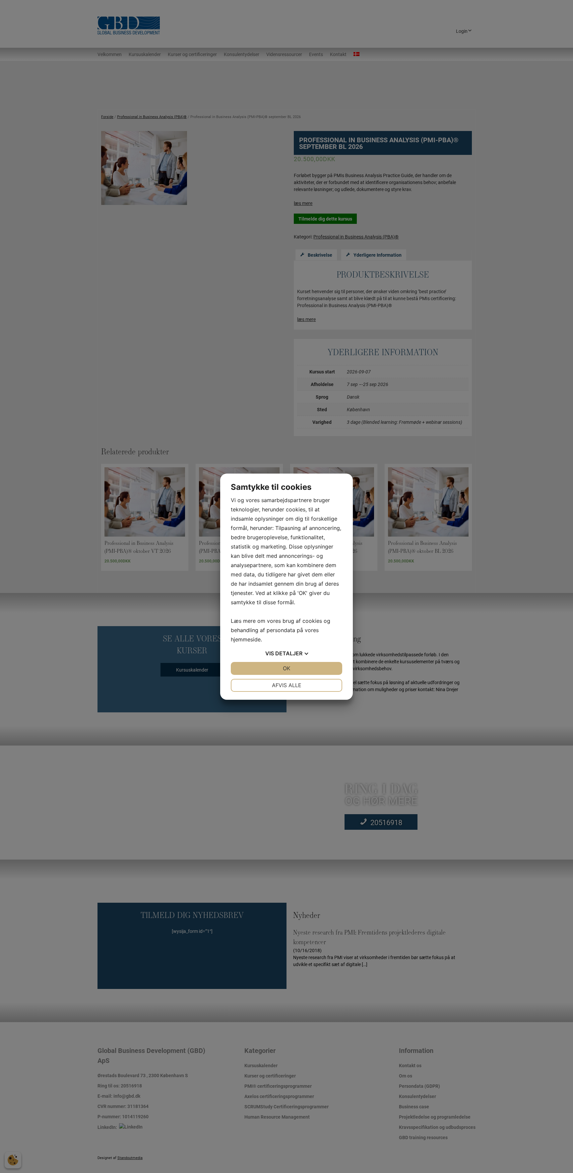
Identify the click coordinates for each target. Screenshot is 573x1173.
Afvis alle (286, 685)
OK (286, 668)
